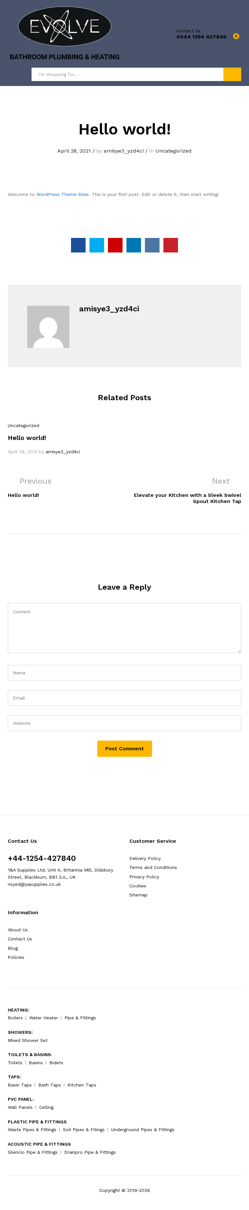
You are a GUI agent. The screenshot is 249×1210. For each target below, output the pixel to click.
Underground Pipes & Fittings (142, 1129)
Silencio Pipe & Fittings (33, 1152)
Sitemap (138, 894)
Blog (13, 948)
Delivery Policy (145, 858)
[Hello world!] (78, 245)
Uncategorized (173, 151)
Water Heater (43, 1017)
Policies (16, 957)
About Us (18, 929)
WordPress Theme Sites (62, 194)
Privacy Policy (144, 876)
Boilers (15, 1017)
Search (232, 74)
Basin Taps (20, 1084)
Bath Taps (49, 1084)
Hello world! (27, 438)
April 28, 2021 (74, 151)
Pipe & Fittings (80, 1017)
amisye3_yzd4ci (124, 151)
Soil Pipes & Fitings (84, 1129)
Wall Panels (20, 1107)
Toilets (15, 1062)
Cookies (137, 885)
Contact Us (188, 30)
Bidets (56, 1062)
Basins (36, 1062)
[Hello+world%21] (96, 245)
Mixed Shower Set (28, 1040)
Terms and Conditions (153, 867)
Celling (46, 1107)
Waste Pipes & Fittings (32, 1129)
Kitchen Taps (81, 1084)
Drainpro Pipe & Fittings (90, 1152)
